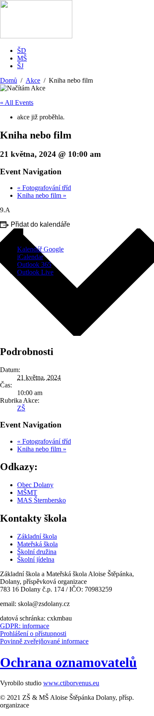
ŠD (21, 50)
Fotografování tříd (44, 187)
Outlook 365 (34, 264)
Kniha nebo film (41, 195)
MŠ (22, 58)
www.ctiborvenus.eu (71, 683)
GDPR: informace (24, 625)
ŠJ (20, 65)
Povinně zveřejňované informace (44, 641)
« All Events (16, 102)
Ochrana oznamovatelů (68, 662)
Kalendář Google (40, 249)
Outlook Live (35, 272)
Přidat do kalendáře (40, 224)
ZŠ (21, 408)
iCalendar (30, 256)
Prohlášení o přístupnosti (33, 633)
